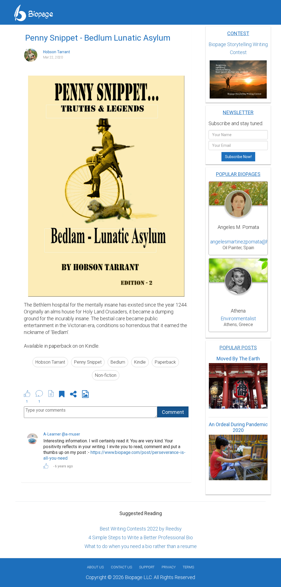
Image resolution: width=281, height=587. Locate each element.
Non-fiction (105, 375)
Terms (188, 567)
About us (95, 567)
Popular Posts (238, 347)
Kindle (140, 362)
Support (146, 567)
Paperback (165, 362)
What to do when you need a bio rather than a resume (141, 546)
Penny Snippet (88, 362)
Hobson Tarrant (50, 362)
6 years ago (64, 466)
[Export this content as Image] (85, 395)
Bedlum (118, 362)
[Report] (51, 393)
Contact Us (121, 567)
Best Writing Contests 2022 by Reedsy (141, 529)
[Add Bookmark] (61, 395)
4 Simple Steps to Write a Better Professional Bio (140, 537)
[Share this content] (73, 395)
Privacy (169, 567)
